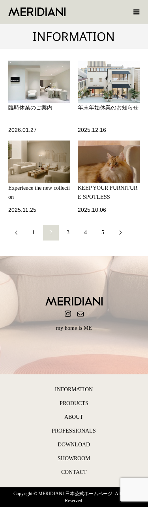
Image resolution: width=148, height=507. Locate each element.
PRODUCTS (74, 403)
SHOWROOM (74, 458)
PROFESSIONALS (74, 431)
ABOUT (73, 417)
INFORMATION (74, 389)
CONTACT (74, 472)
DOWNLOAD (74, 445)
